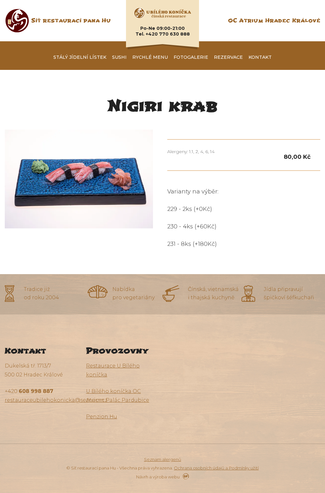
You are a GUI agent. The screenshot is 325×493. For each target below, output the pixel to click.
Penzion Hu (101, 417)
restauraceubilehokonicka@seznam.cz (56, 400)
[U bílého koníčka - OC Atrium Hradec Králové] (162, 12)
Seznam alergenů (162, 459)
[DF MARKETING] (185, 476)
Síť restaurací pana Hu (71, 20)
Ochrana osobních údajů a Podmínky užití (216, 467)
